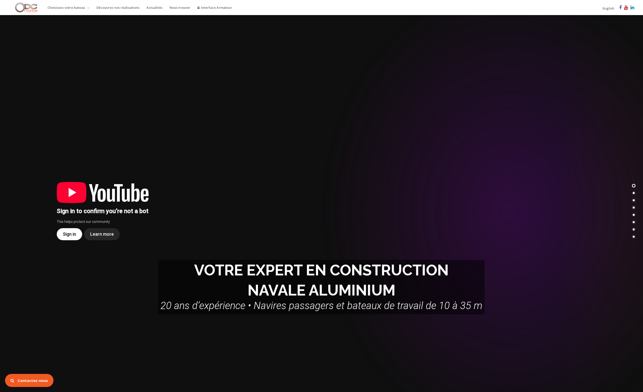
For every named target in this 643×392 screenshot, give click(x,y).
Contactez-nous (32, 380)
